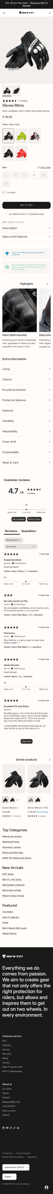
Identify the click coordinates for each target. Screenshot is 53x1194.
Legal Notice (32, 1157)
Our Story (7, 1089)
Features (7, 410)
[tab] (29, 531)
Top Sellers (7, 911)
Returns (6, 1049)
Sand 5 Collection (10, 917)
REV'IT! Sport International (19, 1184)
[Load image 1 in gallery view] (26, 50)
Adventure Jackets (11, 847)
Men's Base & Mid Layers (14, 928)
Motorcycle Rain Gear (12, 852)
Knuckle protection (14, 389)
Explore (6, 1115)
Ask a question (19, 519)
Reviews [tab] (12, 531)
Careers (6, 1097)
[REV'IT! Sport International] (26, 12)
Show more (26, 741)
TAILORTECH (8, 1106)
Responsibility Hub (11, 1102)
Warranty (6, 1054)
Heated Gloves (9, 933)
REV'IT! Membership (12, 1071)
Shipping (6, 1045)
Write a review (34, 519)
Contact (6, 1062)
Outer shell (9, 441)
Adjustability (9, 431)
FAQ (4, 1040)
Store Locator (8, 1110)
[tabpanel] (26, 642)
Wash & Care (10, 462)
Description (9, 228)
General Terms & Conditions (13, 1157)
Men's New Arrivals (11, 890)
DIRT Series (8, 874)
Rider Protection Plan (12, 1067)
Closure (7, 379)
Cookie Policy (7, 1153)
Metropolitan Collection (13, 885)
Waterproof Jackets (11, 836)
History (5, 1093)
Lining (6, 369)
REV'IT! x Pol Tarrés (11, 879)
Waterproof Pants (10, 841)
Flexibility (8, 420)
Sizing (5, 1058)
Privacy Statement (23, 1153)
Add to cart (26, 205)
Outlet (5, 922)
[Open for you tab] (46, 1187)
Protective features (14, 400)
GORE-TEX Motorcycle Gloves (16, 858)
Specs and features (14, 236)
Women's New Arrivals (13, 895)
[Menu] (4, 12)
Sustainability (10, 452)
